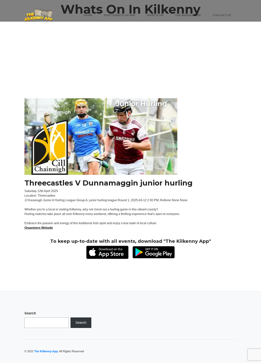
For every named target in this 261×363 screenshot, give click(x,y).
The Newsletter (188, 15)
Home (88, 15)
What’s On (155, 15)
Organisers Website (38, 227)
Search (30, 313)
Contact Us (221, 15)
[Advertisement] (130, 69)
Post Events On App (119, 15)
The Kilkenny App (46, 351)
